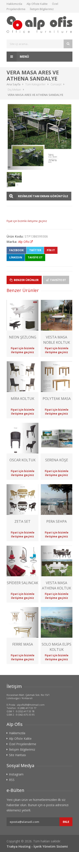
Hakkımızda (14, 4)
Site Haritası (17, 755)
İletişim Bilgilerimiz (42, 9)
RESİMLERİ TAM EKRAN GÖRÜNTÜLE (43, 196)
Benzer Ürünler (26, 280)
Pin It (51, 250)
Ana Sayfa (13, 84)
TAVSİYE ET (35, 257)
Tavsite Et (57, 280)
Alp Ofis (23, 242)
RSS (11, 780)
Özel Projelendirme (22, 744)
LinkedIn (15, 257)
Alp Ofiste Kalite (37, 4)
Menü (24, 56)
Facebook (16, 250)
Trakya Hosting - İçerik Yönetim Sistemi (37, 846)
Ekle (66, 822)
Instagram (16, 774)
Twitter (35, 250)
